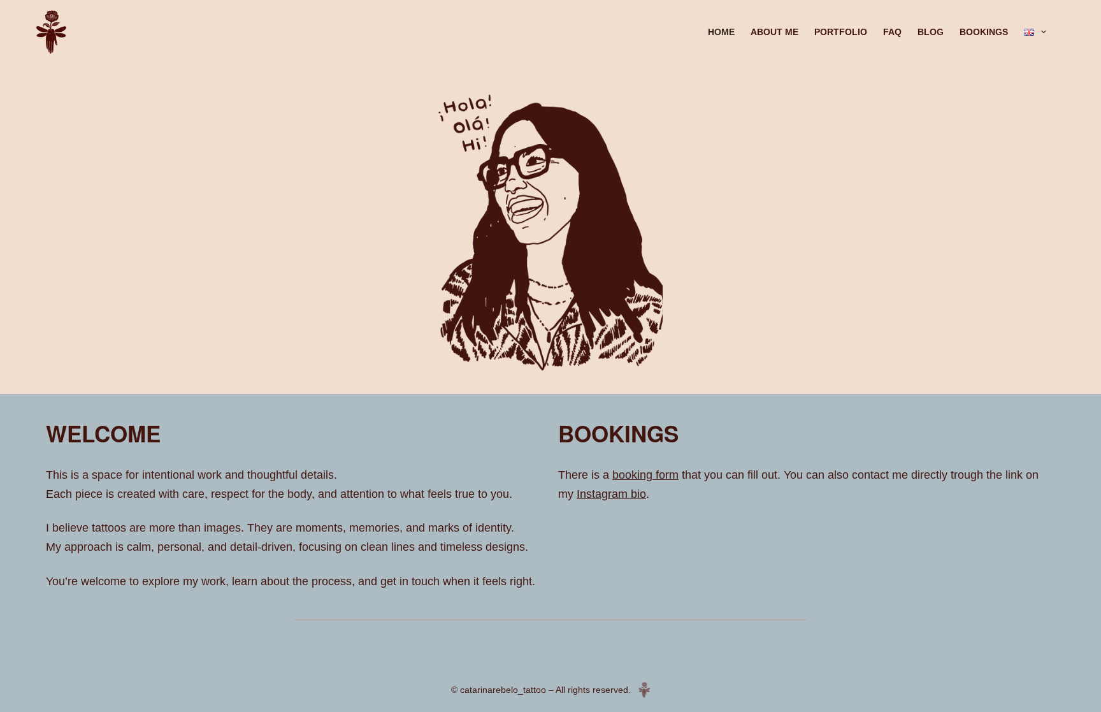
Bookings (984, 32)
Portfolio (840, 32)
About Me (774, 32)
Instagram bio (611, 494)
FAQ (892, 32)
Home (721, 32)
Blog (931, 32)
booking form (645, 475)
